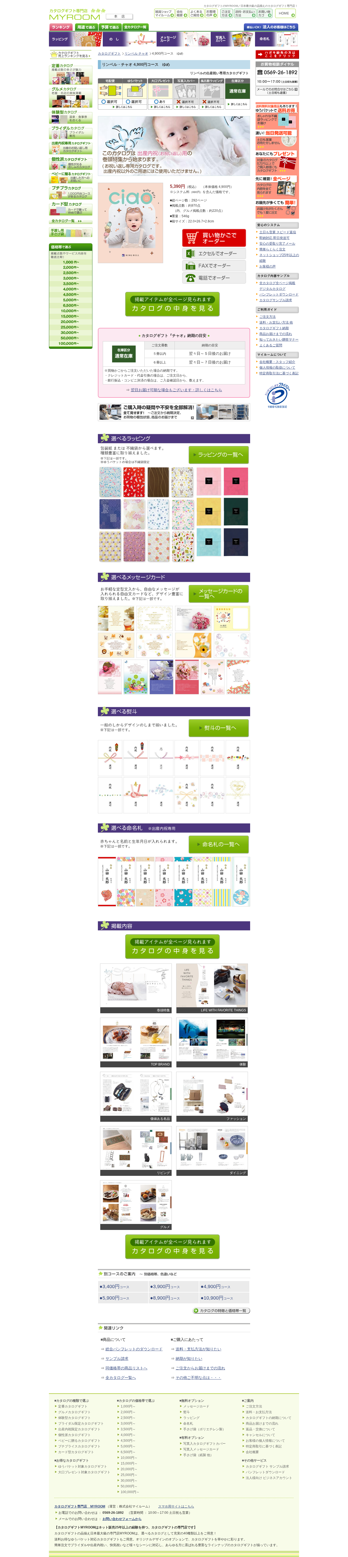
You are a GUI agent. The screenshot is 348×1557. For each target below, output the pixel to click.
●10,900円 (217, 1298)
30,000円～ (129, 1481)
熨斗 (186, 1412)
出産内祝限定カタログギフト (79, 1429)
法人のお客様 (260, 26)
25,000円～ (129, 1475)
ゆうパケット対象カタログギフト (82, 1466)
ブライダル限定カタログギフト (81, 1423)
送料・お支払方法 (259, 1412)
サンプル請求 (116, 1358)
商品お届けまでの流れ (275, 334)
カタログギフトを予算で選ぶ (110, 26)
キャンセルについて (260, 1435)
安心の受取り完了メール (277, 243)
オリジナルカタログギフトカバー (232, 39)
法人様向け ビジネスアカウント (269, 1478)
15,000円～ (129, 1463)
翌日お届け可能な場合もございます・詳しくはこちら (176, 390)
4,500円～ (128, 1441)
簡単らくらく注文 (272, 249)
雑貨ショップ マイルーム (156, 13)
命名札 (277, 39)
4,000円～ (128, 1435)
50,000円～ (129, 1486)
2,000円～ (128, 1412)
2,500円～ (128, 1418)
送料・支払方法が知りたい (198, 1349)
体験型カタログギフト (74, 1418)
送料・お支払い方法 (244, 13)
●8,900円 (165, 1298)
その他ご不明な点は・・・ (198, 1377)
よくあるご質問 (196, 13)
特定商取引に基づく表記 (264, 1446)
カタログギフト (287, 13)
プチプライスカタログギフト (79, 1446)
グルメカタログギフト (74, 1412)
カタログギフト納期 (274, 328)
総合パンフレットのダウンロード (134, 1349)
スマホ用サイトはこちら (176, 1506)
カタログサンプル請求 (275, 300)
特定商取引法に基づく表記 (279, 373)
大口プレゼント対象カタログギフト (84, 1472)
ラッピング (76, 39)
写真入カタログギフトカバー (204, 1444)
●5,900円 (114, 1298)
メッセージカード (183, 39)
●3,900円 (165, 1286)
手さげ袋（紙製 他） (198, 1455)
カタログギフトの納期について (268, 1418)
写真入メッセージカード (201, 1449)
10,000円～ (129, 1458)
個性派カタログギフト (74, 1435)
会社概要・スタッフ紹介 (277, 362)
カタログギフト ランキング (61, 26)
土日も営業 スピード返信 (277, 232)
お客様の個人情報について (265, 1441)
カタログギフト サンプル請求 (267, 1466)
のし (130, 39)
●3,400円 (114, 1286)
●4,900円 (216, 1286)
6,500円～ (128, 1452)
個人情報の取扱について (277, 367)
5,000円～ (128, 1446)
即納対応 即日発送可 (274, 238)
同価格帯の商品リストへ (126, 1368)
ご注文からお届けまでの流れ (200, 1368)
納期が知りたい (189, 1358)
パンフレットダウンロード (279, 294)
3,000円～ (128, 1423)
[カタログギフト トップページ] (77, 18)
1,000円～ (128, 1406)
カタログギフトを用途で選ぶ (85, 26)
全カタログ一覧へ (120, 1377)
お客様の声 (211, 13)
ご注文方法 (225, 13)
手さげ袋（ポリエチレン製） (204, 1429)
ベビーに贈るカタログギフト (79, 1441)
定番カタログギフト (73, 1406)
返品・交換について (260, 1429)
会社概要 (181, 13)
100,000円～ (130, 1492)
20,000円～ (129, 1469)
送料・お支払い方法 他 (276, 322)
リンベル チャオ (136, 53)
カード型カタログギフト (76, 1452)
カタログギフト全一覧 (135, 26)
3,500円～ (128, 1429)
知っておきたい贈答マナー (279, 339)
